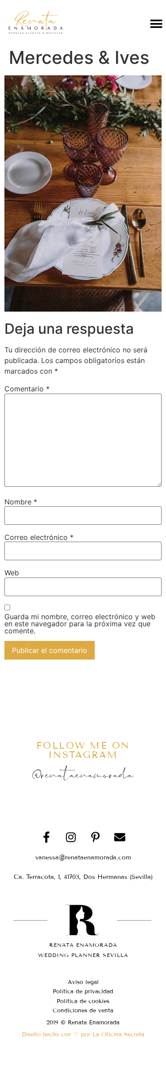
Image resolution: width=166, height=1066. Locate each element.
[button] (156, 24)
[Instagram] (71, 837)
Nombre (20, 501)
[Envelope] (119, 837)
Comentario (27, 388)
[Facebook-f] (46, 837)
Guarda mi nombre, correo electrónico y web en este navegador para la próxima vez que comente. (79, 623)
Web (11, 572)
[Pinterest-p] (95, 837)
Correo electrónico (38, 537)
